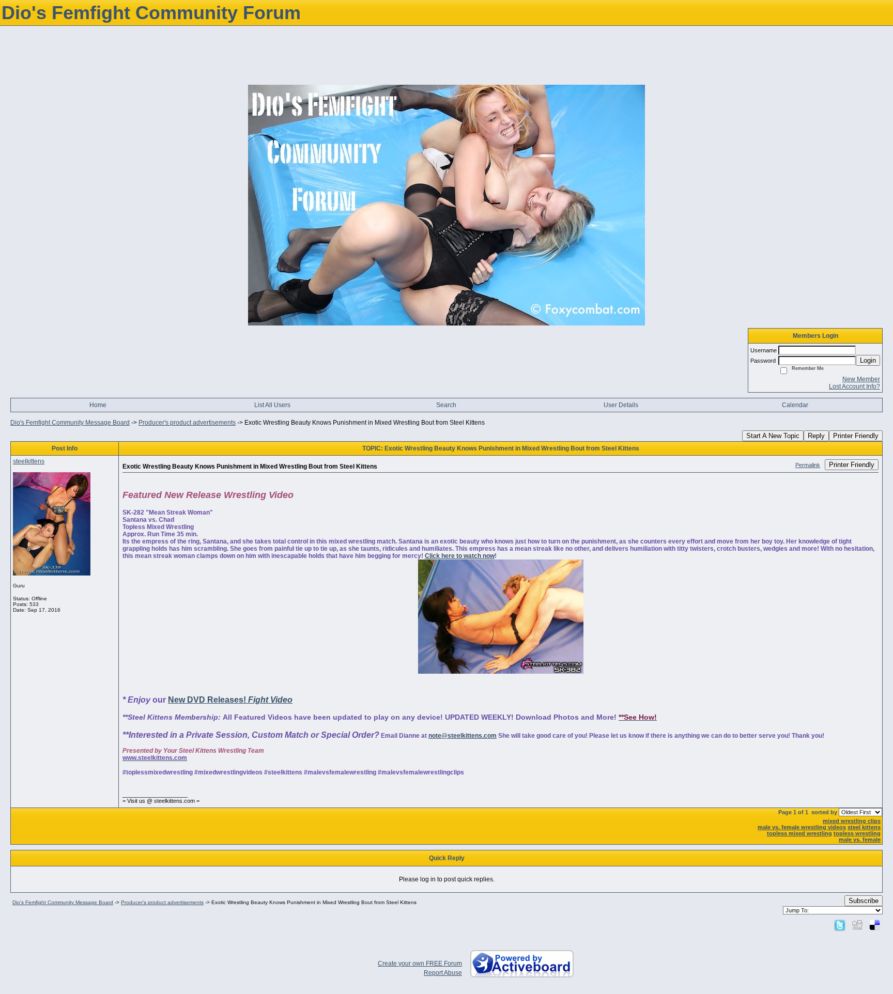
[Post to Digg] (857, 924)
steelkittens (28, 461)
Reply (816, 436)
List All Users (272, 405)
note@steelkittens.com (462, 735)
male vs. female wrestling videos (802, 827)
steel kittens (864, 827)
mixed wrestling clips (852, 821)
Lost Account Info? (854, 386)
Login (868, 360)
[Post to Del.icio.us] (875, 924)
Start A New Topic (772, 436)
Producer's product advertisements (187, 422)
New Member (861, 379)
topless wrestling (857, 833)
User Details (621, 405)
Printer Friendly (856, 436)
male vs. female (860, 839)
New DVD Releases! (230, 699)
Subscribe (864, 901)
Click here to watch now (460, 556)
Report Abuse (443, 972)
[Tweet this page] (840, 924)
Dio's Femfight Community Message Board (70, 422)
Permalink (807, 465)
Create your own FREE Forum (420, 963)
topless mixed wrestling (799, 833)
